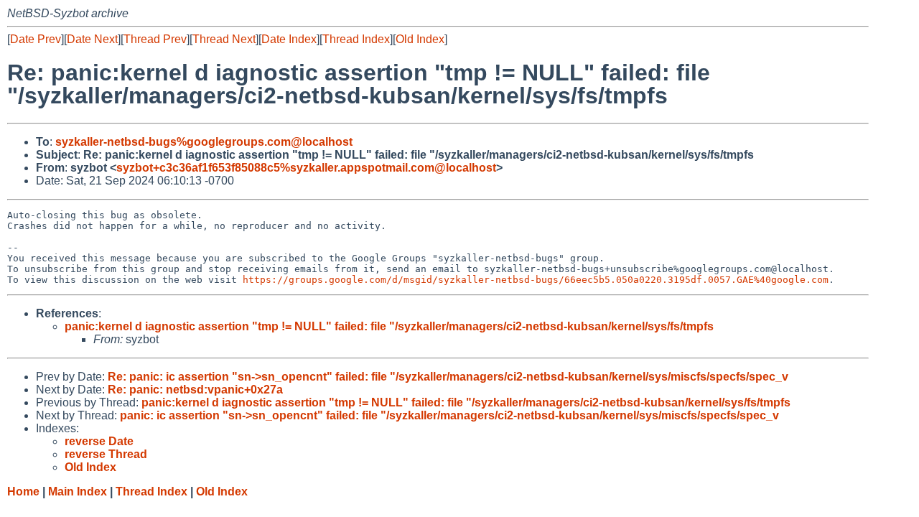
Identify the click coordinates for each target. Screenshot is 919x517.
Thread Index (356, 39)
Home (23, 491)
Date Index (289, 39)
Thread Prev (155, 39)
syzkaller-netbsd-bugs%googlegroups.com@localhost (204, 142)
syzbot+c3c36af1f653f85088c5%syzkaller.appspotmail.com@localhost (306, 168)
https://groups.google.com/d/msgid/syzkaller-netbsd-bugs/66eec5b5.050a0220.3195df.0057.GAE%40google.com (536, 279)
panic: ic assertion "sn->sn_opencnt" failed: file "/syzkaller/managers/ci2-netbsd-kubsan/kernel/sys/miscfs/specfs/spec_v (449, 415)
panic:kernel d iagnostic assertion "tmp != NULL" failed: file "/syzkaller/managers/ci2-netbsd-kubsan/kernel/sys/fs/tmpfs (389, 326)
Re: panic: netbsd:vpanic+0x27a (195, 389)
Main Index (77, 491)
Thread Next (224, 39)
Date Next (92, 39)
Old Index (420, 39)
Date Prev (35, 39)
